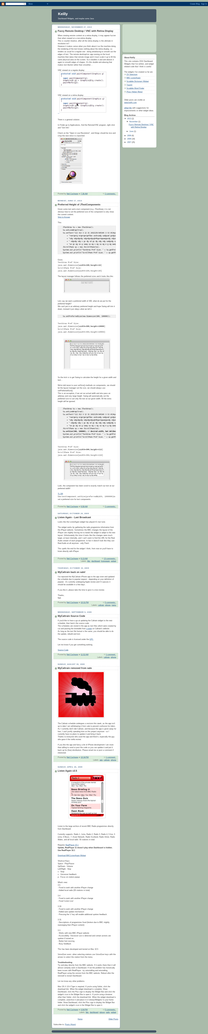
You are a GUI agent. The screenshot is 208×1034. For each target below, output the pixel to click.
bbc (88, 561)
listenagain (105, 561)
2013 (129, 119)
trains (114, 605)
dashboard (95, 561)
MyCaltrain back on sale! (71, 572)
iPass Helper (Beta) (134, 92)
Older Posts (113, 1019)
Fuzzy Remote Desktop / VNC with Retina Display (85, 31)
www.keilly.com (130, 103)
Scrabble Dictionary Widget (137, 81)
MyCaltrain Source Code (71, 616)
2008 (129, 139)
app (101, 760)
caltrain (101, 605)
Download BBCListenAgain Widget (72, 856)
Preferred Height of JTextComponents (79, 204)
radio (108, 1012)
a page (89, 629)
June (131, 131)
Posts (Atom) (70, 1025)
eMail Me (128, 108)
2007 (129, 142)
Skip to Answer (64, 217)
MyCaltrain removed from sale (75, 668)
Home (80, 1019)
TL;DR (60, 494)
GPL (91, 639)
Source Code (63, 650)
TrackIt (129, 85)
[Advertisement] (137, 37)
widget (113, 561)
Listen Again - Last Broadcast (74, 517)
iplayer (102, 1012)
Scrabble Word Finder (135, 88)
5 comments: (110, 603)
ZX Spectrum (131, 75)
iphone (108, 605)
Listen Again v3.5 (67, 771)
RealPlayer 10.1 (72, 845)
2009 (129, 136)
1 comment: (111, 655)
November (133, 122)
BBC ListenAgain (133, 78)
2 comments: (110, 194)
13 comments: (110, 559)
